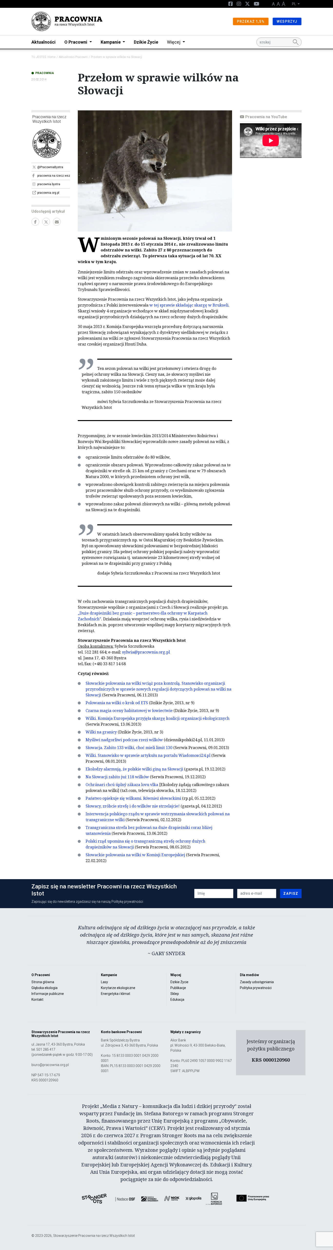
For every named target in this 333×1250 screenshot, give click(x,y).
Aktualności (43, 42)
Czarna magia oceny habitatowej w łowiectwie (129, 710)
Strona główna (42, 982)
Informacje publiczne (47, 994)
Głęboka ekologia (44, 988)
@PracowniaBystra (50, 167)
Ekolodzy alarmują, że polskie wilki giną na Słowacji (134, 769)
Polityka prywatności (256, 988)
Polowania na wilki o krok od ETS (117, 702)
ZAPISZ (290, 893)
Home (52, 57)
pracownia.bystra (48, 184)
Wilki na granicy (101, 732)
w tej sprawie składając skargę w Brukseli (188, 305)
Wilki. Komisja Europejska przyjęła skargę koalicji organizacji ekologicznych (157, 718)
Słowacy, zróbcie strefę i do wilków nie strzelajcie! (133, 806)
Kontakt (37, 999)
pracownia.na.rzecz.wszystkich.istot (53, 175)
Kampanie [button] (111, 42)
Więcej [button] (174, 42)
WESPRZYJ (287, 21)
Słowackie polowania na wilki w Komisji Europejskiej (135, 854)
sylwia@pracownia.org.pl (146, 652)
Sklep (174, 994)
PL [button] (294, 4)
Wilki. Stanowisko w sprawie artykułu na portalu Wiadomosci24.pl (148, 755)
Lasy (104, 982)
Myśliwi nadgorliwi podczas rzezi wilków (124, 739)
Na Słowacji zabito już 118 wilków (117, 776)
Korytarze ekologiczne (118, 988)
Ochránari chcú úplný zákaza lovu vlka (122, 784)
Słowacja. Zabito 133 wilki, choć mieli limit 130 (129, 747)
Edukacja (177, 999)
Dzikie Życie (146, 42)
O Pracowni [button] (76, 42)
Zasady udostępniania (257, 982)
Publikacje (178, 988)
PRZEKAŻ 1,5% (250, 21)
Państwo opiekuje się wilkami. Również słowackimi (133, 798)
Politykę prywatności (127, 902)
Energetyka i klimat (115, 994)
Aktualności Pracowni (73, 57)
